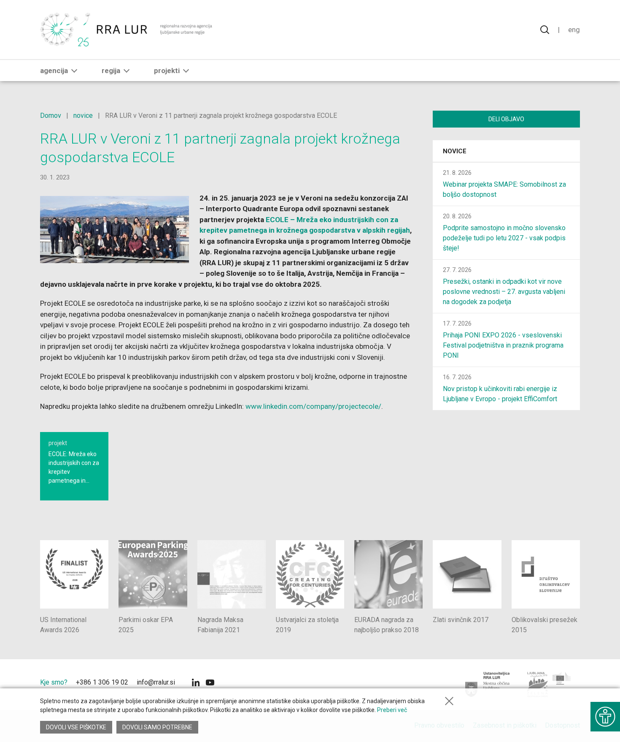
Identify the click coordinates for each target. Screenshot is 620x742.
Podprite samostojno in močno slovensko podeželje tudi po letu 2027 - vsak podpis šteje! (504, 238)
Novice (454, 151)
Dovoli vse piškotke (76, 727)
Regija (111, 70)
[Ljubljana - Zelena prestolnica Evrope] (549, 684)
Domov (50, 115)
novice (83, 115)
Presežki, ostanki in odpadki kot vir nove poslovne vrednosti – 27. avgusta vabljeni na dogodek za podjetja (504, 291)
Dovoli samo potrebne (157, 727)
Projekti (167, 70)
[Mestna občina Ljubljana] (487, 684)
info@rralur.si (156, 682)
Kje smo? (53, 682)
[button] (74, 70)
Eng (574, 29)
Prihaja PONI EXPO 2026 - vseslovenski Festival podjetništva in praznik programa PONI (503, 345)
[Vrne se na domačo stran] (127, 29)
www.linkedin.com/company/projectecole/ (313, 406)
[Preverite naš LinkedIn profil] (195, 683)
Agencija (54, 70)
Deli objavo (506, 119)
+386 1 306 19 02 (102, 682)
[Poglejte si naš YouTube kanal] (210, 683)
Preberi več (392, 710)
